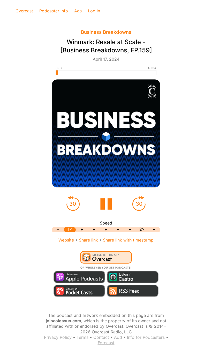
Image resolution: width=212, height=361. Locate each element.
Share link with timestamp (128, 240)
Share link (88, 240)
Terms (82, 337)
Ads (78, 10)
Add (118, 337)
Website (66, 240)
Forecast (106, 342)
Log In (94, 10)
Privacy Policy (58, 337)
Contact (101, 337)
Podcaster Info (53, 10)
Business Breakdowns (106, 32)
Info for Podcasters (146, 337)
